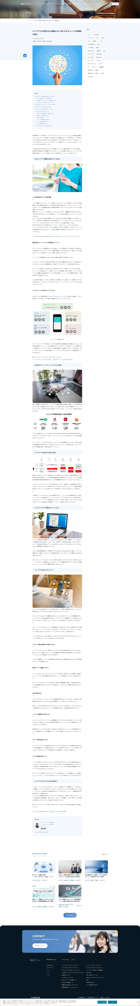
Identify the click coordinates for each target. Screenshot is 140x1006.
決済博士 (94, 41)
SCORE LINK (88, 972)
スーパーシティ (91, 60)
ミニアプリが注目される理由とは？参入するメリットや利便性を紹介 (47, 20)
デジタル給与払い (95, 34)
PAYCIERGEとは (46, 4)
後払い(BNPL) (99, 57)
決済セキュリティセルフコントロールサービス (95, 977)
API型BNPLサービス (66, 975)
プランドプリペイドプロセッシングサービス (70, 970)
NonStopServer (91, 50)
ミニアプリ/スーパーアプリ (38, 38)
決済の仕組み (99, 54)
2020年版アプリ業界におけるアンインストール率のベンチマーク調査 (64, 236)
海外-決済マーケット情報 (93, 70)
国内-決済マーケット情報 (93, 73)
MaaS (98, 44)
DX (88, 67)
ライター (79, 4)
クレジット (94, 67)
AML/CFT (102, 73)
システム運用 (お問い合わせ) (92, 984)
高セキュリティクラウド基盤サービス (69, 980)
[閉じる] (137, 1002)
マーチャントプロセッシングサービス (93, 965)
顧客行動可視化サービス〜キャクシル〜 (70, 987)
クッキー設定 (102, 1002)
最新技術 (98, 50)
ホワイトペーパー (93, 4)
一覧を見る (73, 959)
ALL (88, 34)
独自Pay (97, 47)
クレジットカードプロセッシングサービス (70, 965)
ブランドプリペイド (92, 63)
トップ (27, 20)
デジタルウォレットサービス (67, 977)
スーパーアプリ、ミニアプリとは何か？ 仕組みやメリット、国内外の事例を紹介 (53, 359)
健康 (102, 37)
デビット (100, 63)
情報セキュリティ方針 (105, 997)
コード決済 (90, 76)
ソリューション (55, 4)
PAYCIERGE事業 (91, 44)
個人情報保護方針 (81, 997)
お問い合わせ (115, 3)
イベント (85, 4)
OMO (89, 41)
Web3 (87, 980)
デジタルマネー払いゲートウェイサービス (94, 967)
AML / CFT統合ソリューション (92, 975)
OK (112, 1002)
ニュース (63, 4)
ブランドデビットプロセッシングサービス (70, 967)
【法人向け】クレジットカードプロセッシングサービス (73, 972)
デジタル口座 (90, 57)
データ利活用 (90, 47)
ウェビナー (99, 60)
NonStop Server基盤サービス (67, 982)
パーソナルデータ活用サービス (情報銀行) (94, 970)
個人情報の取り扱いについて (93, 997)
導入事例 (69, 4)
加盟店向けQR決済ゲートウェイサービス (70, 984)
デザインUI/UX (91, 54)
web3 (104, 50)
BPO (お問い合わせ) (90, 982)
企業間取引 (101, 67)
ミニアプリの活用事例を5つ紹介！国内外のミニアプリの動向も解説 (49, 811)
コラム (74, 4)
